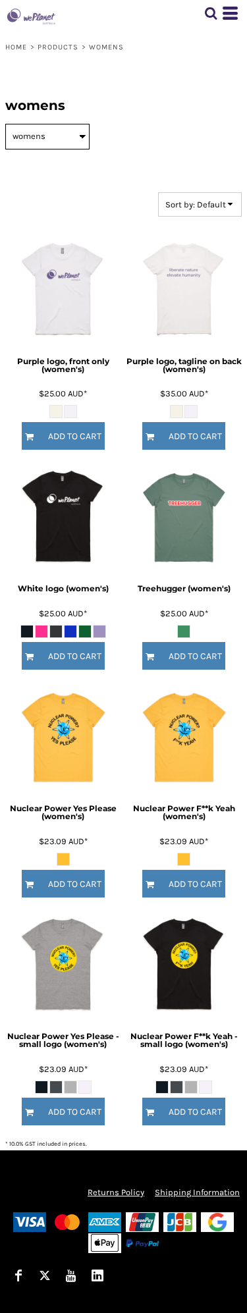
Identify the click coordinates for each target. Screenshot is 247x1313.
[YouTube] (71, 1275)
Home (16, 47)
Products (58, 47)
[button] (210, 13)
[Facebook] (18, 1275)
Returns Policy (116, 1192)
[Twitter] (45, 1275)
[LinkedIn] (97, 1275)
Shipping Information (197, 1192)
